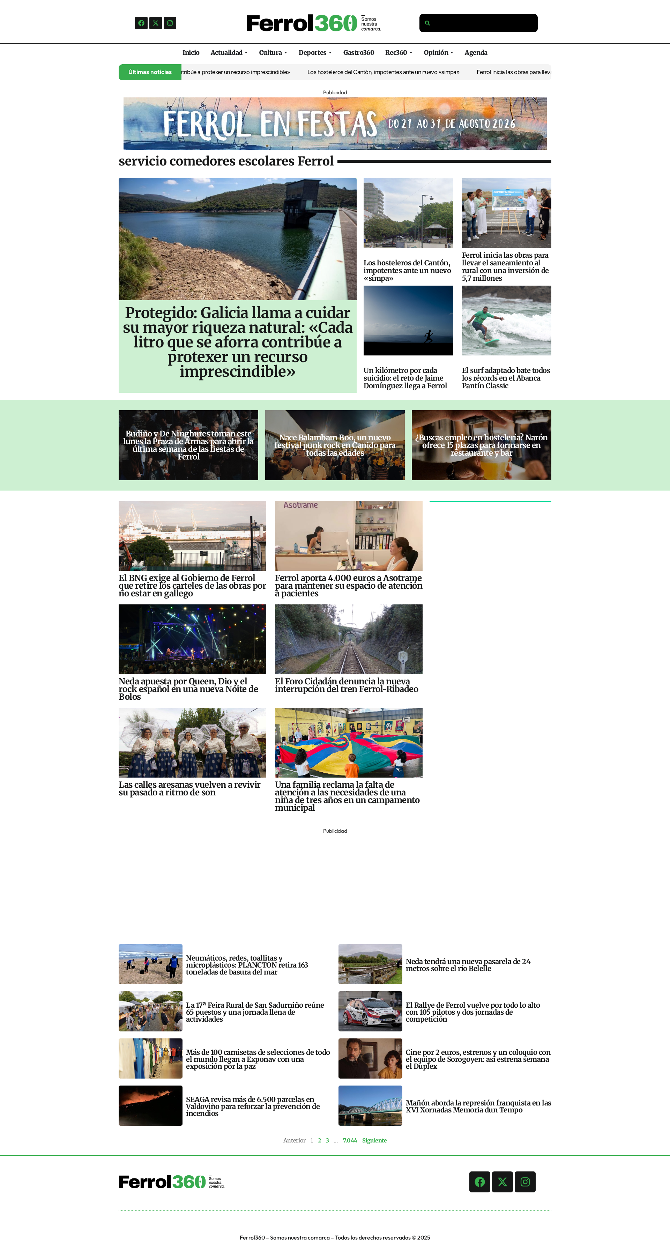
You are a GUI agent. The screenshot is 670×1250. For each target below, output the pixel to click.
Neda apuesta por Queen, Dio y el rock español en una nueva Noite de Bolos (188, 689)
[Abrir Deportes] (330, 52)
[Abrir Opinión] (452, 52)
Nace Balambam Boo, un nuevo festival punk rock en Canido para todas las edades (335, 445)
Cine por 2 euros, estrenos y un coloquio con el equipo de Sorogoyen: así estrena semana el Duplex (478, 1059)
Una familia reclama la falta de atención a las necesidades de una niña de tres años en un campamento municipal (347, 796)
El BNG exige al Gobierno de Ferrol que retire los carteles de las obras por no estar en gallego (192, 586)
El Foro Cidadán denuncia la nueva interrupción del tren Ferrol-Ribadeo (346, 685)
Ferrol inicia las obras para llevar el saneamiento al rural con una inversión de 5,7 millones (548, 71)
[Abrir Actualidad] (246, 52)
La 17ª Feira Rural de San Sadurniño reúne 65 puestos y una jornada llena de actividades (255, 1012)
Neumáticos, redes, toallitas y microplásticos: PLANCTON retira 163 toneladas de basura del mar (247, 965)
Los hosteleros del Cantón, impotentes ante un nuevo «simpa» (346, 71)
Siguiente (374, 1140)
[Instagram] (170, 23)
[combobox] (478, 23)
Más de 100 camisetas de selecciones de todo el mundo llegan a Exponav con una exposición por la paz (258, 1059)
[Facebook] (141, 23)
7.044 (350, 1140)
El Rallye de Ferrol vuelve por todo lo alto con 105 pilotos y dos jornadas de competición (473, 1012)
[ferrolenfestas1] (335, 147)
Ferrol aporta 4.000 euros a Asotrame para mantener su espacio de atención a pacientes (348, 586)
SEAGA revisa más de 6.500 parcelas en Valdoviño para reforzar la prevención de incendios (253, 1106)
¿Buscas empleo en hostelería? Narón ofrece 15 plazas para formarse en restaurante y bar (481, 445)
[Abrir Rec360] (411, 52)
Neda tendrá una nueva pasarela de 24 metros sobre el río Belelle (468, 965)
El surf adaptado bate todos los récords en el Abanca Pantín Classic (506, 378)
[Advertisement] (328, 885)
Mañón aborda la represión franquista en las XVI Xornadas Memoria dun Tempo (478, 1106)
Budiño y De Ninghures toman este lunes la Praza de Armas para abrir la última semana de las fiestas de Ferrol (188, 445)
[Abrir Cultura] (286, 52)
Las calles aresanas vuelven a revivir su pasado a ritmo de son (190, 788)
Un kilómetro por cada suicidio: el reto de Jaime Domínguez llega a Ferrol (405, 378)
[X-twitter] (155, 23)
